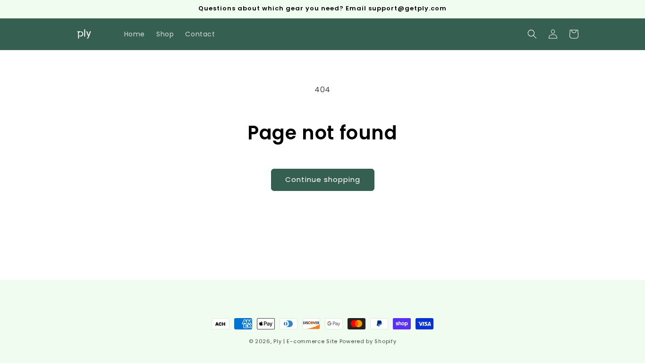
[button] (532, 34)
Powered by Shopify (368, 341)
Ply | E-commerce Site (305, 341)
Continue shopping (322, 179)
